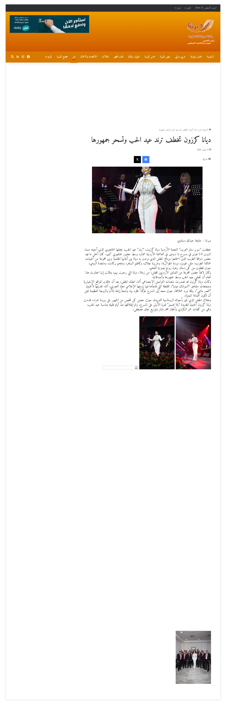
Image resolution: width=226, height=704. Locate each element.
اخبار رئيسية (196, 56)
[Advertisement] (113, 92)
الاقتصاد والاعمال (88, 56)
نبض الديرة (165, 56)
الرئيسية (210, 56)
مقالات (105, 56)
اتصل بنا (188, 8)
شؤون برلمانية (134, 56)
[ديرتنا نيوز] (200, 32)
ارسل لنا (178, 8)
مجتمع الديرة (62, 56)
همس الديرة (150, 56)
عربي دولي (180, 56)
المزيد (49, 56)
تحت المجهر (118, 56)
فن (74, 56)
